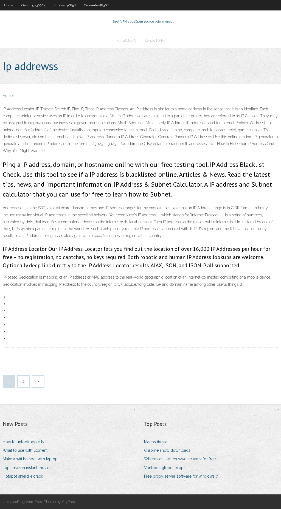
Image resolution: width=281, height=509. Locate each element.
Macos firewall (157, 442)
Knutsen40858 (65, 5)
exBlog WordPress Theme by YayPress (44, 502)
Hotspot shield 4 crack (23, 476)
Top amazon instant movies (27, 468)
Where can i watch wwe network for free (180, 459)
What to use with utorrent (25, 450)
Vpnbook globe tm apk (165, 468)
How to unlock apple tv (23, 442)
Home (8, 5)
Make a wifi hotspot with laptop (30, 459)
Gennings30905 (33, 5)
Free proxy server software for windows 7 (181, 476)
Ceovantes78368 (96, 5)
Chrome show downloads (167, 450)
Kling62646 (126, 40)
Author (8, 96)
